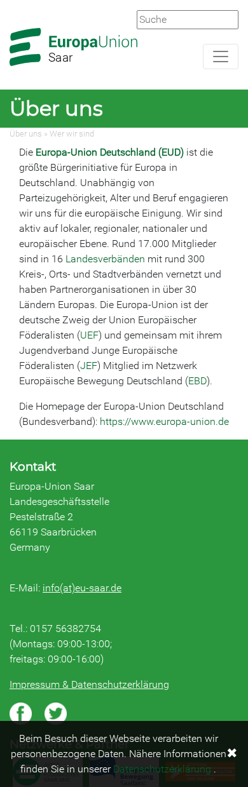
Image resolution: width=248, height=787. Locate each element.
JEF (88, 366)
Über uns (26, 133)
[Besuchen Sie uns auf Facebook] (21, 714)
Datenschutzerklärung (162, 769)
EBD (197, 381)
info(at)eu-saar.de (82, 588)
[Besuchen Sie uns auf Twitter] (56, 714)
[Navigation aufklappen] (220, 56)
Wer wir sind (72, 133)
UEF (89, 335)
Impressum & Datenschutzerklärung (89, 684)
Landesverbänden (106, 259)
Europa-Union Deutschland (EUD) (110, 152)
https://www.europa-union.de (164, 421)
